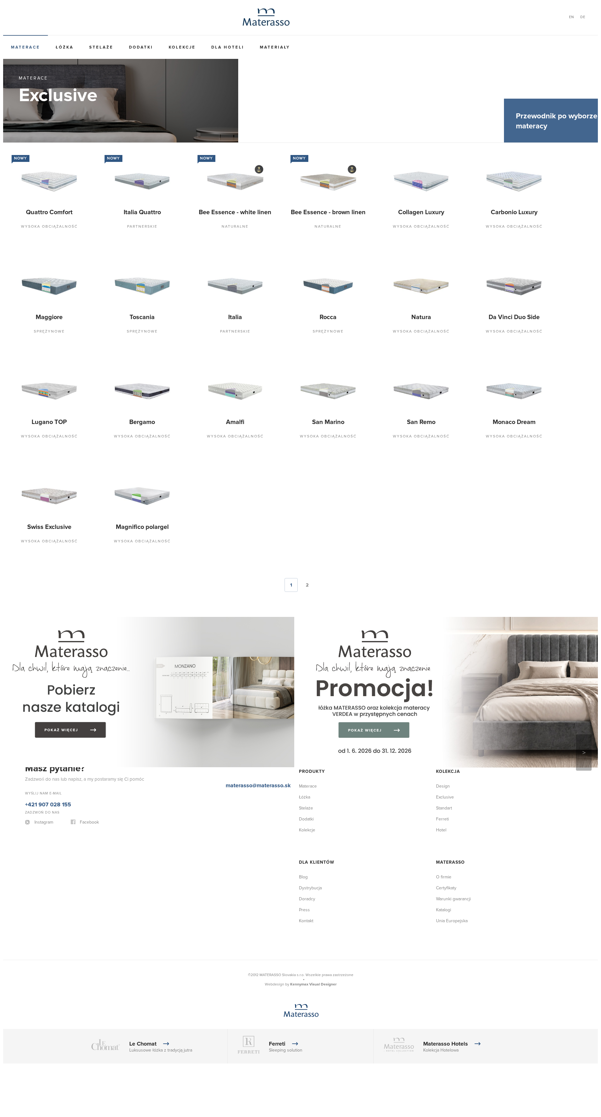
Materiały (222, 47)
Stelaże (81, 47)
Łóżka (52, 47)
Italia (136, 632)
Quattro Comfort (136, 212)
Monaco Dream (403, 1051)
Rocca (403, 632)
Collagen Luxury (136, 422)
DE (582, 17)
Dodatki (112, 47)
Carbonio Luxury (403, 422)
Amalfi (136, 946)
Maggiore (136, 527)
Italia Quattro (403, 212)
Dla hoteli (183, 47)
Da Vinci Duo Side (403, 737)
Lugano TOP (136, 842)
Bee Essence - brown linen (403, 317)
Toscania (403, 527)
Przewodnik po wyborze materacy (556, 121)
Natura (136, 737)
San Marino (404, 946)
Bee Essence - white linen (136, 317)
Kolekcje (145, 47)
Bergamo (404, 842)
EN (571, 17)
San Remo (136, 1051)
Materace (21, 47)
